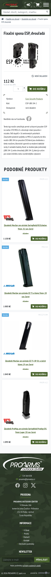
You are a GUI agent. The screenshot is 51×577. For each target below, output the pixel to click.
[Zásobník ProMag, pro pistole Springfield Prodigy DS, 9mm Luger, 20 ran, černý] (25, 403)
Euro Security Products (34, 98)
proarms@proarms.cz (27, 479)
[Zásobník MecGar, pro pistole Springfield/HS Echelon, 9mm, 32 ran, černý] (25, 200)
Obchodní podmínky (26, 543)
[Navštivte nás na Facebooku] (28, 119)
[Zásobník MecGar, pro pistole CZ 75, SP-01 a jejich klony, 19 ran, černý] (25, 335)
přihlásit (42, 559)
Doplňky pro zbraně (12, 19)
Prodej (26, 533)
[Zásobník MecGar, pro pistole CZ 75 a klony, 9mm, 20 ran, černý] (25, 268)
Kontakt (26, 540)
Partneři (26, 537)
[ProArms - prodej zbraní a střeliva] (2, 19)
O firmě (26, 530)
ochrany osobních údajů (32, 565)
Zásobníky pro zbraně (29, 19)
